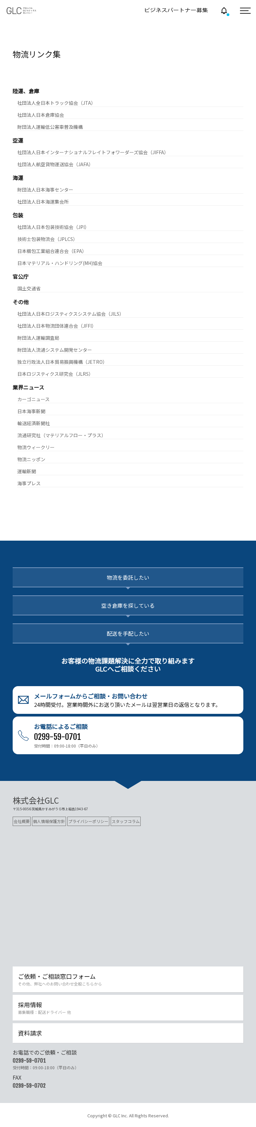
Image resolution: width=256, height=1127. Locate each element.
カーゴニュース (33, 399)
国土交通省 (29, 288)
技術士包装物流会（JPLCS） (47, 239)
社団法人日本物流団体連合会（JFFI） (56, 325)
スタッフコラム (126, 821)
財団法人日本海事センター (45, 189)
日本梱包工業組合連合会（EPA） (52, 251)
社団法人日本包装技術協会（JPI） (53, 227)
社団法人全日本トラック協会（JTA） (56, 102)
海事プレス (29, 483)
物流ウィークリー (36, 447)
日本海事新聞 (31, 411)
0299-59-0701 (29, 1060)
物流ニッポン (31, 459)
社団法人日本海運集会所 (43, 201)
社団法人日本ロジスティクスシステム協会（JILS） (70, 313)
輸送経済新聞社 (33, 423)
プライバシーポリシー (88, 821)
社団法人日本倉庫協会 (40, 114)
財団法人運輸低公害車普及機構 (50, 126)
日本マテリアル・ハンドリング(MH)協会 (59, 263)
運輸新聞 (26, 471)
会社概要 (22, 821)
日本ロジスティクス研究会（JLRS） (55, 373)
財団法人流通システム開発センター (54, 349)
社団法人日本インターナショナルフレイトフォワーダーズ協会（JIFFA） (93, 152)
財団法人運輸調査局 (38, 337)
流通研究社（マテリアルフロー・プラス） (61, 435)
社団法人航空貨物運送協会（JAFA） (55, 164)
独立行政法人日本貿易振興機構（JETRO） (62, 361)
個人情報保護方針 (49, 821)
